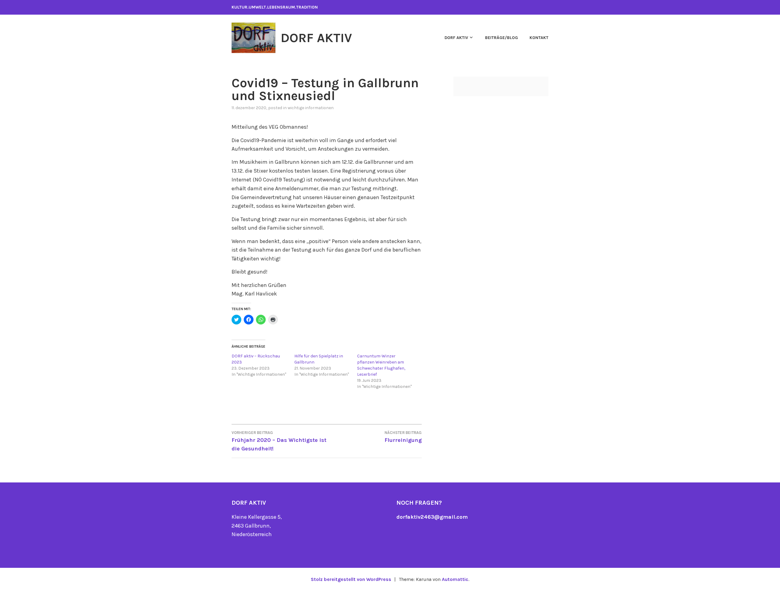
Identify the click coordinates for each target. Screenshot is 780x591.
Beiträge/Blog (501, 37)
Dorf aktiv (316, 37)
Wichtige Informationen (311, 107)
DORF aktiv (456, 37)
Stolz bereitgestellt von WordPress (351, 579)
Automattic (455, 579)
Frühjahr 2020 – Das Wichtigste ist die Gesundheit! (279, 441)
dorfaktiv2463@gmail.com (432, 517)
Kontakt (539, 37)
